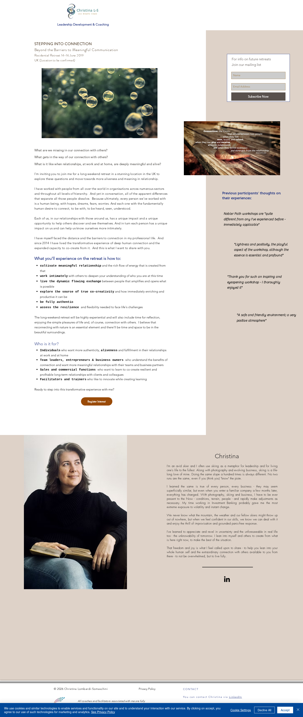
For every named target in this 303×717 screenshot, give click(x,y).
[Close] (298, 710)
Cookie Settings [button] (240, 710)
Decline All (264, 710)
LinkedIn (235, 696)
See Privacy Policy (103, 712)
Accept (285, 710)
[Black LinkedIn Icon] (227, 579)
